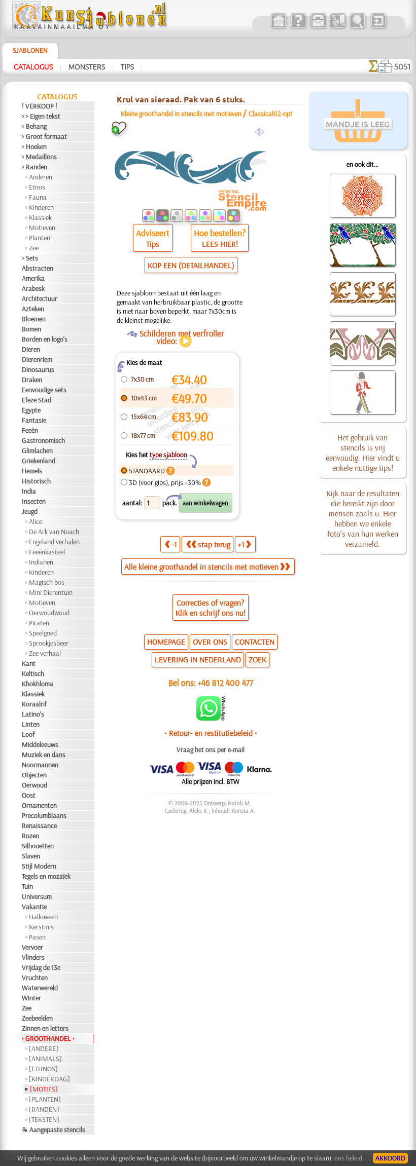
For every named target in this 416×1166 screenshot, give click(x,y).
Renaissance (39, 825)
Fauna (38, 197)
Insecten (34, 501)
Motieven (42, 227)
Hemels (32, 470)
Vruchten (35, 977)
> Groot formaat (44, 136)
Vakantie (34, 906)
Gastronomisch (43, 440)
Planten (39, 237)
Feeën (30, 430)
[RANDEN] (44, 1109)
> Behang (34, 126)
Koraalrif (34, 703)
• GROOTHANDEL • (48, 1038)
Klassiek (40, 217)
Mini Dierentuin (51, 592)
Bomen (31, 328)
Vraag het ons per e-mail (211, 749)
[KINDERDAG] (49, 1078)
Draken (32, 379)
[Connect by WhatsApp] (210, 718)
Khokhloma (37, 683)
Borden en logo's (44, 339)
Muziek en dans (43, 754)
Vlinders (33, 957)
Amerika (33, 278)
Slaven (31, 855)
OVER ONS (210, 641)
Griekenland (38, 460)
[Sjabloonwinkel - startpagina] (90, 27)
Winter (31, 997)
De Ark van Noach (54, 531)
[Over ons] (298, 27)
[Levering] (338, 27)
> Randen (34, 166)
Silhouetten (38, 845)
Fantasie (34, 420)
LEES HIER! (220, 244)
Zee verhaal (45, 653)
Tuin (27, 886)
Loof (28, 734)
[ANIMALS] (45, 1058)
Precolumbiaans (44, 815)
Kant (29, 663)
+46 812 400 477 (225, 682)
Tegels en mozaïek (46, 876)
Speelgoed (43, 632)
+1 (241, 544)
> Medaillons (39, 156)
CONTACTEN (254, 641)
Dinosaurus (38, 369)
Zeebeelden (37, 1018)
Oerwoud (34, 784)
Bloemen (34, 318)
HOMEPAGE (166, 641)
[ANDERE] (43, 1048)
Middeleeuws (40, 744)
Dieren (31, 349)
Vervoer (32, 947)
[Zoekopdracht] (357, 27)
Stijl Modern (39, 866)
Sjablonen (30, 50)
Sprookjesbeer (48, 643)
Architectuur (39, 298)
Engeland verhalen (54, 541)
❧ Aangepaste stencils (53, 1129)
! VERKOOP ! (39, 105)
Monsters (86, 66)
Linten (31, 724)
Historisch (36, 480)
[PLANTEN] (45, 1099)
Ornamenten (39, 805)
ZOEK (257, 659)
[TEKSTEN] (44, 1119)
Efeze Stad (36, 399)
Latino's (33, 714)
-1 (174, 544)
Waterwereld (40, 987)
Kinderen (41, 207)
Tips (127, 66)
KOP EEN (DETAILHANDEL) (191, 265)
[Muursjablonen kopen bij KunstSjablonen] (278, 27)
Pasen (37, 937)
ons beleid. (349, 1157)
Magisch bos (46, 582)
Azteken (33, 308)
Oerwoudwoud (49, 612)
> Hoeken (34, 146)
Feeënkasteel (47, 551)
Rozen (30, 835)
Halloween (43, 916)
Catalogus (33, 66)
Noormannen (40, 764)
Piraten (39, 622)
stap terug (214, 544)
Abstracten (37, 268)
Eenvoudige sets (44, 389)
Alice (35, 521)
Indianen (41, 562)
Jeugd (30, 511)
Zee (34, 247)
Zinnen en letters (45, 1028)
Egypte (31, 410)
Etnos (37, 187)
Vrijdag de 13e (41, 967)
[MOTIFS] (44, 1089)
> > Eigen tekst (41, 116)
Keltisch (33, 673)
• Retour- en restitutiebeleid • (210, 733)
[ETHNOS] (43, 1068)
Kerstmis (41, 926)
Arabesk (33, 288)
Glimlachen (37, 450)
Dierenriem (37, 359)
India (29, 491)
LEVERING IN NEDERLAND (198, 659)
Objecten (34, 774)
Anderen (40, 176)
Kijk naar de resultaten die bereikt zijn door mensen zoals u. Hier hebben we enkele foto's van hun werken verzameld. (362, 518)
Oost (29, 795)
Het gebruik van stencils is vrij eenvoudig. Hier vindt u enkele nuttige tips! (363, 452)
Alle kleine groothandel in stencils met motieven (201, 566)
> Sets (30, 257)
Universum (37, 896)
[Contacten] (318, 27)
